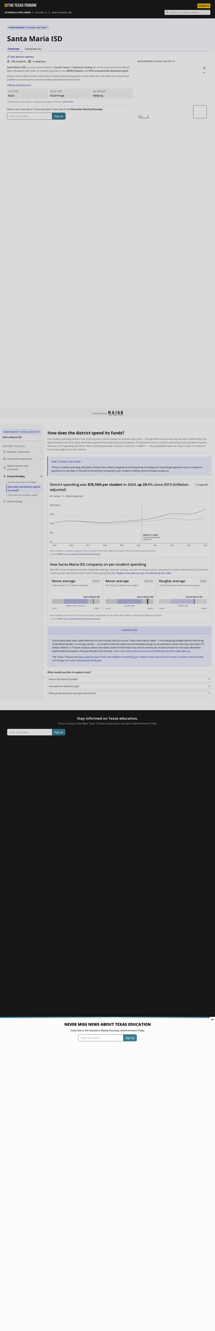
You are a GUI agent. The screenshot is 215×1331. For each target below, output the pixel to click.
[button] (107, 665)
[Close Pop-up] (212, 1019)
